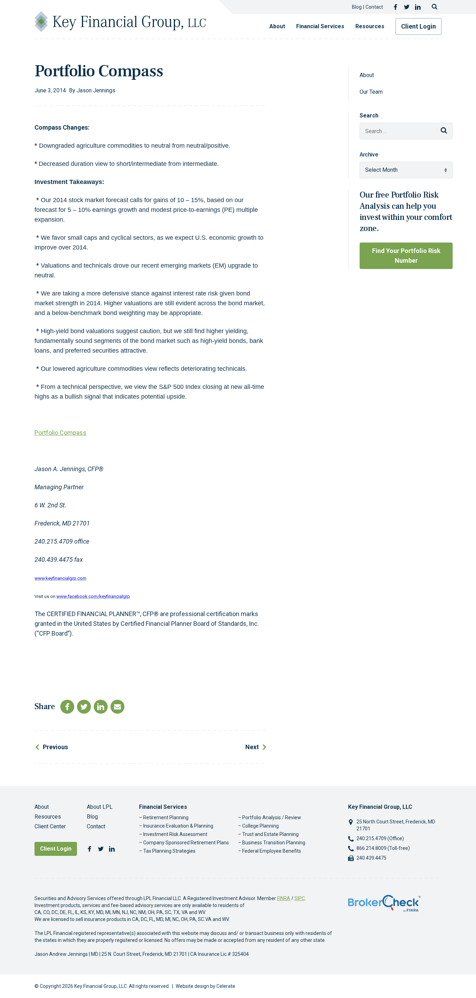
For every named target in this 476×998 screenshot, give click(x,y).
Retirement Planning (166, 817)
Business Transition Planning (273, 842)
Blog (357, 7)
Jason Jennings (96, 90)
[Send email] (117, 707)
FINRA (283, 898)
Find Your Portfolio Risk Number (406, 255)
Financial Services (320, 26)
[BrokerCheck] (384, 903)
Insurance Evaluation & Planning (178, 826)
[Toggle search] (435, 7)
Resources (369, 26)
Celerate (225, 986)
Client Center (50, 826)
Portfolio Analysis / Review (271, 817)
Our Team (371, 92)
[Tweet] (84, 707)
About (277, 26)
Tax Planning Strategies (169, 851)
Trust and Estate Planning (270, 834)
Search (369, 115)
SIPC (299, 898)
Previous (55, 747)
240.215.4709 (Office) (380, 838)
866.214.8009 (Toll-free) (383, 848)
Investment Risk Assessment (175, 834)
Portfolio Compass (60, 432)
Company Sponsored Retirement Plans (186, 842)
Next (252, 747)
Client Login (418, 26)
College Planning (260, 826)
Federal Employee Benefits (271, 851)
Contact (374, 7)
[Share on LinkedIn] (101, 707)
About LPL (100, 807)
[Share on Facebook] (67, 707)
